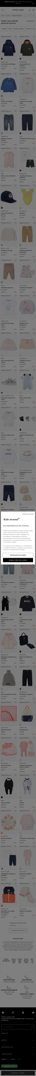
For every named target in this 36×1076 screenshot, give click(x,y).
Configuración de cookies (18, 555)
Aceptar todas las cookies (18, 560)
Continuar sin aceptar (28, 514)
